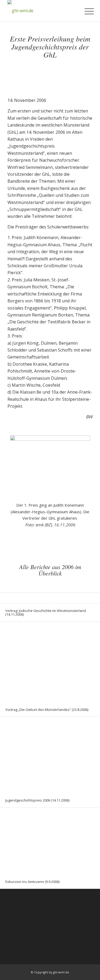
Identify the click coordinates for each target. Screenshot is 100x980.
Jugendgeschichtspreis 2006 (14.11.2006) (37, 800)
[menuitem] (85, 11)
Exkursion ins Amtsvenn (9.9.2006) (32, 881)
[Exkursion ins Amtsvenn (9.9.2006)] (50, 841)
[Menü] (85, 11)
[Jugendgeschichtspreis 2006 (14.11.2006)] (50, 755)
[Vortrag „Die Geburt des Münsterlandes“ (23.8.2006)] (50, 662)
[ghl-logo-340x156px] (41, 10)
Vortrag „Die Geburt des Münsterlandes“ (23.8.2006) (46, 709)
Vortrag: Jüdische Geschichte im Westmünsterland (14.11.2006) (45, 612)
